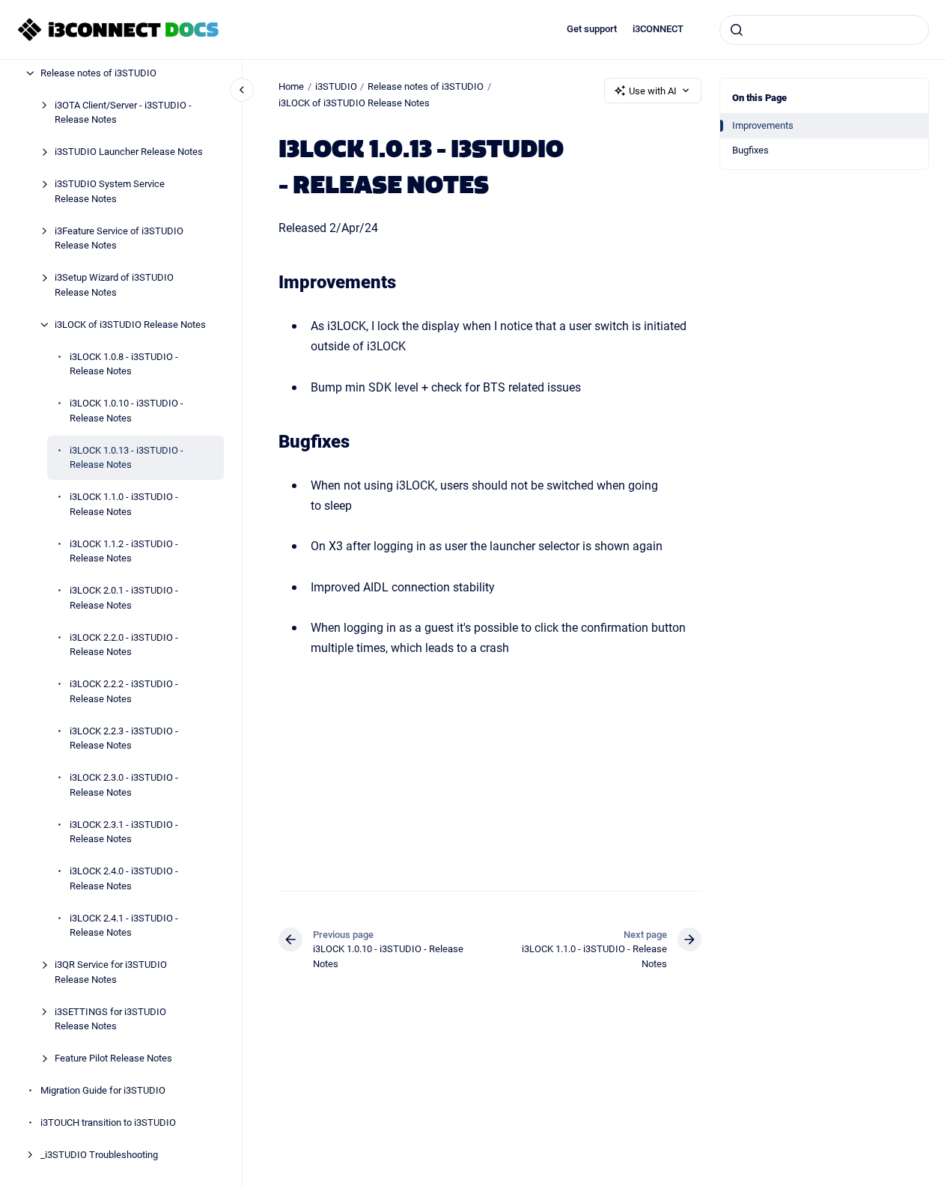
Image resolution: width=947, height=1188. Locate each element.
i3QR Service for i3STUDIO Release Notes (111, 971)
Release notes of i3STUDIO (98, 72)
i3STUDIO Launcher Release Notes (129, 151)
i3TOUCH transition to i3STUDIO (108, 1122)
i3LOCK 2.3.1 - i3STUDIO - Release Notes (124, 831)
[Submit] (737, 30)
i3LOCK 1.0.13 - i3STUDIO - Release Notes (126, 457)
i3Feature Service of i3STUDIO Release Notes (119, 238)
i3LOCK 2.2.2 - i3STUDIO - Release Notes (124, 691)
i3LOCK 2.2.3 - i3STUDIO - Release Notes (124, 738)
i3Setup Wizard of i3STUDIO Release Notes (114, 284)
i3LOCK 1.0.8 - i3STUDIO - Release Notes (124, 364)
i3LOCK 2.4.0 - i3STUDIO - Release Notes (124, 878)
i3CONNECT (658, 28)
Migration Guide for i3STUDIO (102, 1090)
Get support (592, 28)
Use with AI (653, 90)
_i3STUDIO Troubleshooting (99, 1154)
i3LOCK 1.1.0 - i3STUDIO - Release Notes (124, 504)
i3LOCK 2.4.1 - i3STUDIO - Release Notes (124, 925)
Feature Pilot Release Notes (113, 1057)
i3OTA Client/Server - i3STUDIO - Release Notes (123, 112)
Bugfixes (750, 149)
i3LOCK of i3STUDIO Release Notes (130, 324)
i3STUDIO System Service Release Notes (110, 191)
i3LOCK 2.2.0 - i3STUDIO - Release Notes (124, 644)
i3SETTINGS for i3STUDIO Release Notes (110, 1019)
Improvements (763, 125)
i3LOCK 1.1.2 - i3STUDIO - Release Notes (124, 551)
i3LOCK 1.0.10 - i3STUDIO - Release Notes (126, 410)
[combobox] (824, 30)
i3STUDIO (336, 86)
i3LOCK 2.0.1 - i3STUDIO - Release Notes (124, 597)
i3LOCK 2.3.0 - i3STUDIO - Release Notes (124, 784)
